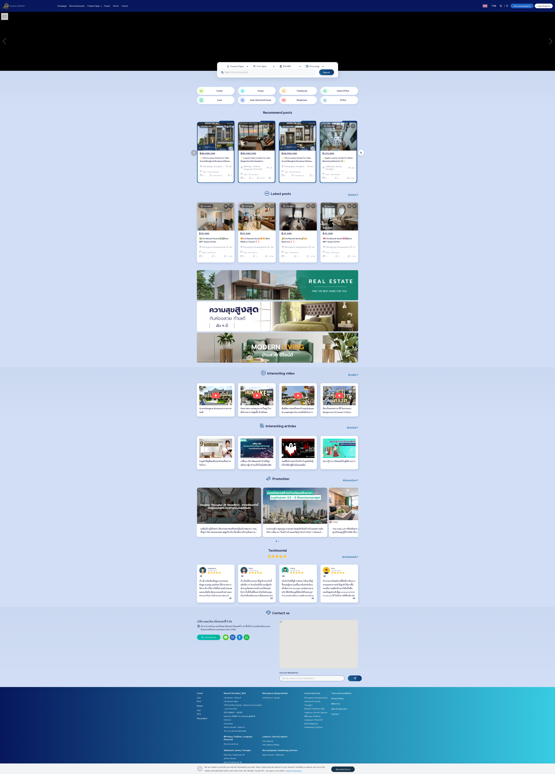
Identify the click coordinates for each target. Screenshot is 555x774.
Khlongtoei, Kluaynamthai (275, 693)
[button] (551, 41)
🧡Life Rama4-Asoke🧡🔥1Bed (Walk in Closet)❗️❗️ (255, 240)
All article (351, 427)
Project (107, 6)
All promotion (349, 480)
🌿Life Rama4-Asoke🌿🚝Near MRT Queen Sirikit (214, 240)
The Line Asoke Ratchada (235, 730)
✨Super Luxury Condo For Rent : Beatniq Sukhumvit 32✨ (337, 159)
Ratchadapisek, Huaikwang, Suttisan (280, 750)
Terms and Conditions (341, 693)
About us (335, 703)
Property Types (93, 6)
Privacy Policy (337, 698)
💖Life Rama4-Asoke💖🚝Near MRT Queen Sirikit (337, 240)
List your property (522, 6)
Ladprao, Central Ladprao (274, 736)
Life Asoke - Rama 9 (232, 697)
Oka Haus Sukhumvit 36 (234, 754)
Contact (125, 6)
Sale (199, 697)
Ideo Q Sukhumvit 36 (233, 762)
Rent (199, 701)
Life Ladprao (267, 741)
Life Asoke (228, 723)
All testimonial (349, 556)
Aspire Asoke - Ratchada (273, 754)
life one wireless (231, 744)
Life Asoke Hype (231, 701)
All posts (352, 194)
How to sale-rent (339, 708)
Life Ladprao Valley (270, 744)
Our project (202, 718)
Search (326, 72)
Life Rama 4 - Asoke (271, 697)
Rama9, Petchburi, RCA (235, 693)
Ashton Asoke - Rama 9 (234, 727)
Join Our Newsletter (288, 672)
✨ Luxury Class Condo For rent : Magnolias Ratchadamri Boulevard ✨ (256, 159)
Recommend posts (77, 6)
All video (352, 374)
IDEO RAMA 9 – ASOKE (233, 712)
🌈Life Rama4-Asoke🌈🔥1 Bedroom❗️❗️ (294, 240)
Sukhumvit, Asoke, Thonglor (237, 750)
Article (116, 6)
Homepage (61, 6)
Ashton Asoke (230, 758)
